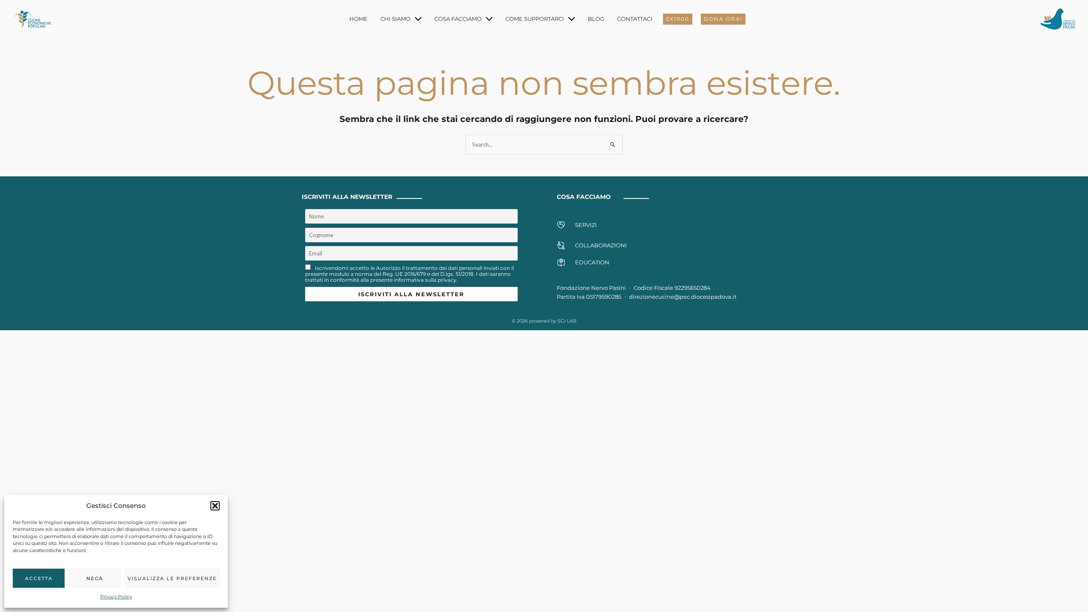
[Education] (561, 262)
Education (592, 262)
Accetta (39, 578)
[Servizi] (561, 225)
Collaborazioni (601, 245)
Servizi (586, 224)
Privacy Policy (116, 597)
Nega (94, 578)
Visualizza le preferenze (172, 578)
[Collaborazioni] (561, 245)
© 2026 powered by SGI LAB (544, 321)
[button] (215, 506)
